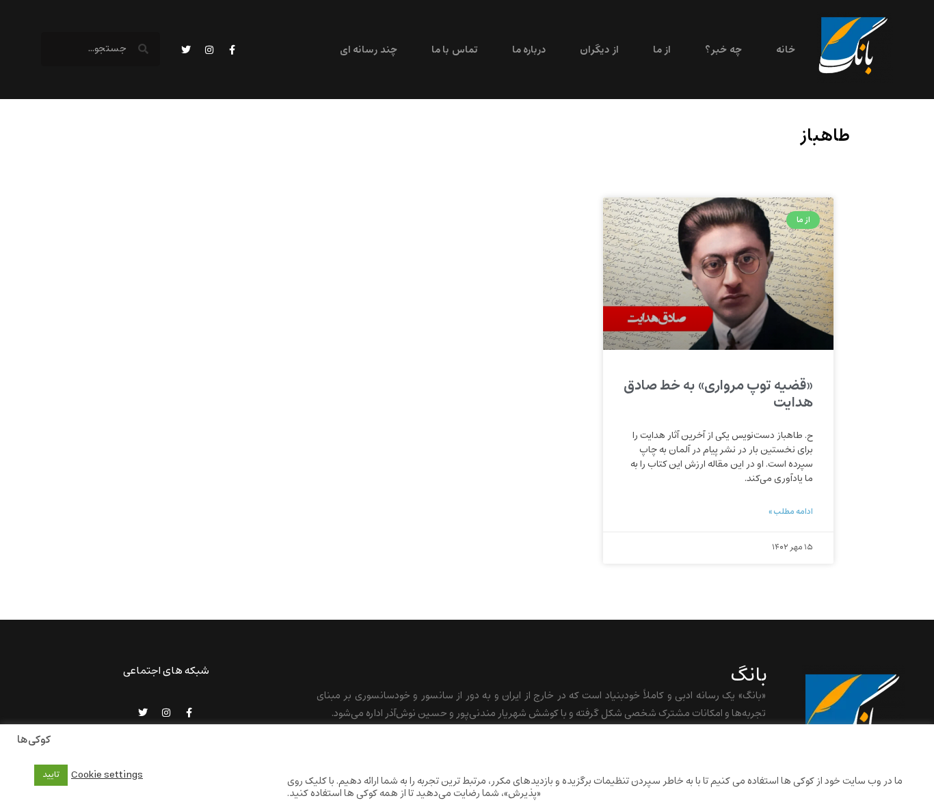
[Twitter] (186, 50)
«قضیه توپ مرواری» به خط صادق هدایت (718, 394)
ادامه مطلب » (791, 512)
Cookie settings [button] (107, 775)
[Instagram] (209, 50)
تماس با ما (454, 50)
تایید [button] (50, 775)
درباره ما (529, 50)
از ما (662, 50)
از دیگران (599, 50)
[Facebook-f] (232, 50)
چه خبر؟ (723, 50)
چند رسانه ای (368, 50)
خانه (785, 50)
